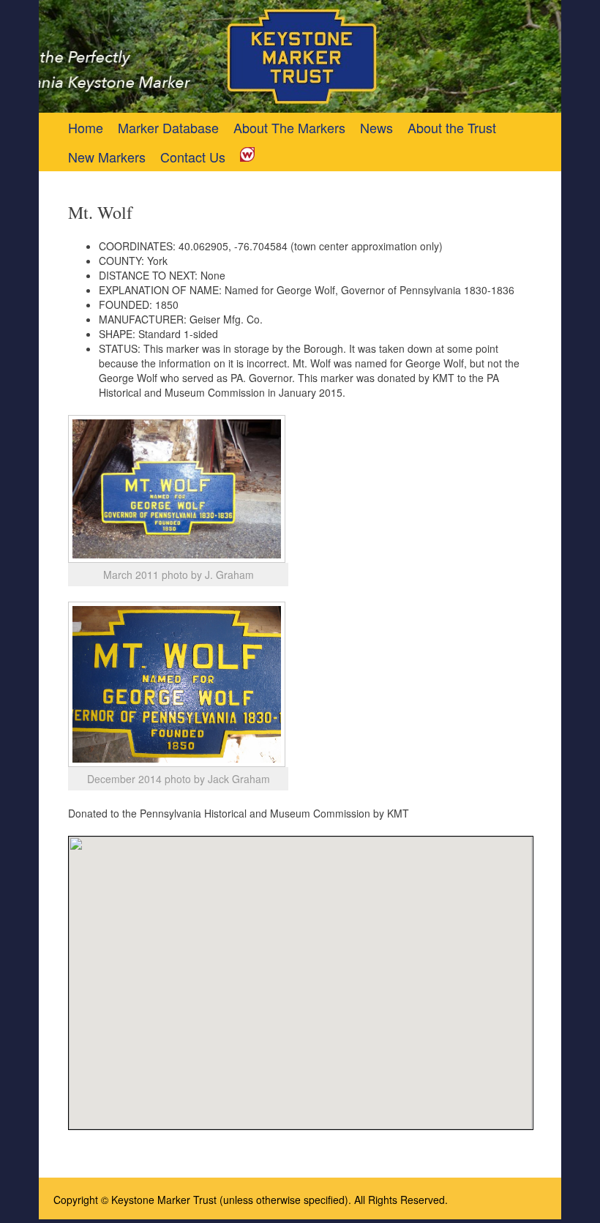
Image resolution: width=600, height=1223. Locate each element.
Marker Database (168, 127)
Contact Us (192, 156)
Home (85, 127)
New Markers (107, 156)
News (376, 127)
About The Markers (289, 127)
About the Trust (452, 127)
